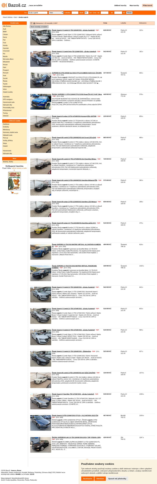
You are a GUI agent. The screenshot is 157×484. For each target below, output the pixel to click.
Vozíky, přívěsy (8, 140)
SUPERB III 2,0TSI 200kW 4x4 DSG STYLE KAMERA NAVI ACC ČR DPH (77, 73)
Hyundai (6, 48)
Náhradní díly (7, 105)
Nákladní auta (7, 135)
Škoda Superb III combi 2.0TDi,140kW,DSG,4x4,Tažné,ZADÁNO (73, 373)
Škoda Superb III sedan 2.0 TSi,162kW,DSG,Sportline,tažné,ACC (74, 223)
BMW (5, 32)
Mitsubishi (6, 62)
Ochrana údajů (47, 472)
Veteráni (5, 116)
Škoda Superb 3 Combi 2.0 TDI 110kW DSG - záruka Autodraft (73, 30)
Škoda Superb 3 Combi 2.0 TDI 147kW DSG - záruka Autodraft (73, 309)
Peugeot (6, 70)
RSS (54, 472)
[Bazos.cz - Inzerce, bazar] (14, 7)
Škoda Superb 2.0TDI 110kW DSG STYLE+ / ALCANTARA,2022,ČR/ (75, 415)
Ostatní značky (8, 92)
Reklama (31, 472)
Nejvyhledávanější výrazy (20, 478)
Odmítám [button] (100, 479)
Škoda (5, 81)
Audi (4, 29)
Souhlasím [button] (87, 479)
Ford (4, 43)
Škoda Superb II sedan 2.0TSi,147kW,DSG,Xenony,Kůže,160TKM (74, 116)
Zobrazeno (142, 23)
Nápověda (4, 472)
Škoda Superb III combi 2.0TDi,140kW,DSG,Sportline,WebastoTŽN (74, 180)
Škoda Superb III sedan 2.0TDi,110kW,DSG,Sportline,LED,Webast (74, 202)
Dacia (5, 37)
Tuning (5, 113)
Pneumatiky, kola (8, 107)
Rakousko (33, 480)
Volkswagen (7, 86)
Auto (15, 17)
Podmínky (38, 472)
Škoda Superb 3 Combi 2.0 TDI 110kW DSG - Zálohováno (71, 351)
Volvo (5, 89)
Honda (5, 45)
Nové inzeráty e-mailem (39, 27)
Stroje (5, 143)
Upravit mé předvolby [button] (117, 479)
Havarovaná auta (8, 102)
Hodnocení (17, 472)
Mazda (5, 56)
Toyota (5, 84)
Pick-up (5, 138)
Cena (105, 23)
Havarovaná (7, 151)
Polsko (27, 480)
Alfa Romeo (7, 26)
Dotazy (11, 472)
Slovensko (20, 480)
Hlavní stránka (7, 17)
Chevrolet (6, 51)
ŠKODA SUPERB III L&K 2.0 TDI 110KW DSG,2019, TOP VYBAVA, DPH (76, 437)
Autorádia (6, 97)
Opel (4, 67)
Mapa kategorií (6, 478)
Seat (4, 75)
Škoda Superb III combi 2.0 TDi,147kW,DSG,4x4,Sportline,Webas (74, 159)
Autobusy (6, 124)
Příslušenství (7, 110)
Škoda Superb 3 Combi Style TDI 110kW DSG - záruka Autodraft (74, 51)
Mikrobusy (6, 130)
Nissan (5, 65)
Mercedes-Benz (8, 59)
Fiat (4, 40)
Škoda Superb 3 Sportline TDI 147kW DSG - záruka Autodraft (73, 394)
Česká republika (11, 480)
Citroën (5, 34)
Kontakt (24, 472)
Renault (5, 73)
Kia (4, 53)
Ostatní (5, 146)
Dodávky (6, 127)
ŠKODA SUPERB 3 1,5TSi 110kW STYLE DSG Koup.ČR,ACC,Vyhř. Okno (77, 94)
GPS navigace (8, 99)
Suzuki (5, 78)
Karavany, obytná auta (10, 132)
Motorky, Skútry (8, 162)
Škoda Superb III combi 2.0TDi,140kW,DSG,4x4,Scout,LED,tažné (74, 137)
